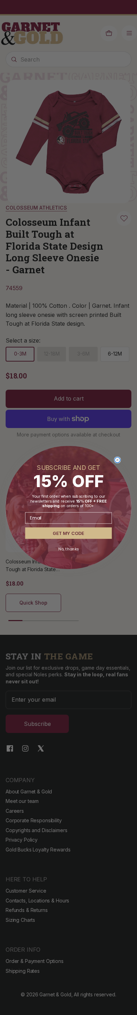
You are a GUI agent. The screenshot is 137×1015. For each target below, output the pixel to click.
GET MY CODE (68, 533)
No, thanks (68, 549)
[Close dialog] (117, 460)
